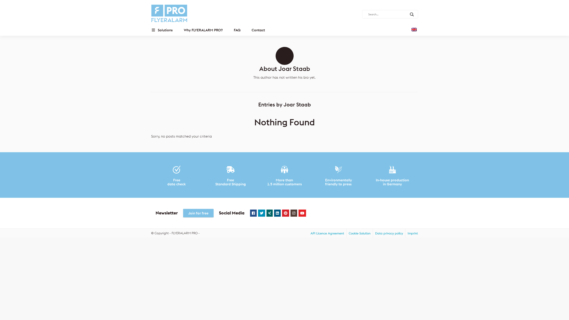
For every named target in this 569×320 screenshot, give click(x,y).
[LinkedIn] (277, 213)
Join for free (198, 213)
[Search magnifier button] (412, 14)
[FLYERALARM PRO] (169, 13)
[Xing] (269, 213)
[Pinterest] (285, 213)
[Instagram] (294, 213)
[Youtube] (302, 213)
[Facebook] (253, 213)
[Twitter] (261, 213)
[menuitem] (327, 233)
